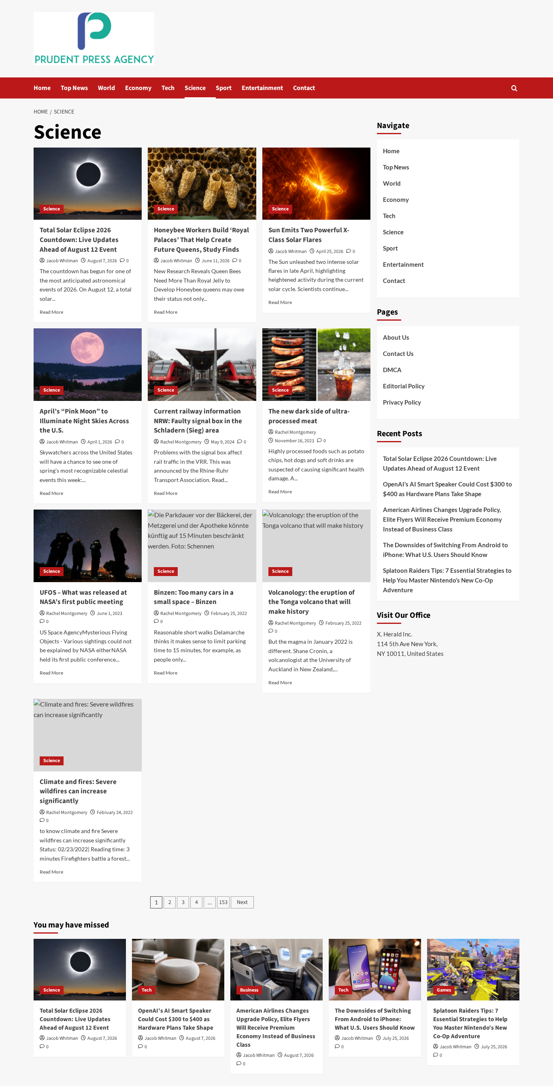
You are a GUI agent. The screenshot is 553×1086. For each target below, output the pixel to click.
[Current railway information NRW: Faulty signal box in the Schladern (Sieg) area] (202, 364)
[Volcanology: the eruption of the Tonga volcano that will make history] (316, 546)
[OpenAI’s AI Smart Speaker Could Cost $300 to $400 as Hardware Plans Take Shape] (178, 969)
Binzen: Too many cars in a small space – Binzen (194, 597)
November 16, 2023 (294, 440)
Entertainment (262, 88)
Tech (168, 88)
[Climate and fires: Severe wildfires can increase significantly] (88, 735)
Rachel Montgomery (181, 442)
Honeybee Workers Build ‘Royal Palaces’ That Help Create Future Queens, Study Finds (201, 240)
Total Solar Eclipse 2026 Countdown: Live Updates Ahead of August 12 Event (79, 240)
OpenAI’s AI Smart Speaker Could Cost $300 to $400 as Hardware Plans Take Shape (447, 488)
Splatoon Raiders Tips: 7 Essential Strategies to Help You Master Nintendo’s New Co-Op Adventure (447, 580)
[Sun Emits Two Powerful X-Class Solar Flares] (316, 184)
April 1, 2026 (99, 442)
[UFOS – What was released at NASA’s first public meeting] (88, 546)
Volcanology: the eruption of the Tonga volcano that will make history (311, 602)
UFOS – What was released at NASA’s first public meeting (83, 597)
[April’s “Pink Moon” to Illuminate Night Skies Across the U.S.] (88, 364)
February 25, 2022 (229, 613)
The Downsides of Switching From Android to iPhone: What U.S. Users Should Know (445, 549)
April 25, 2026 (329, 251)
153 (223, 902)
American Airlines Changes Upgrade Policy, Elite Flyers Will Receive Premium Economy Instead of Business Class (442, 519)
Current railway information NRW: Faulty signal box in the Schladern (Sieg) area (198, 421)
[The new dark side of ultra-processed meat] (316, 364)
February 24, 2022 (115, 812)
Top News (74, 88)
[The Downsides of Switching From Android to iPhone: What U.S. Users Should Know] (375, 969)
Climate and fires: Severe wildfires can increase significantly (78, 791)
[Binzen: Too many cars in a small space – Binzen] (202, 546)
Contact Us (398, 353)
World (106, 88)
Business (249, 990)
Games (444, 990)
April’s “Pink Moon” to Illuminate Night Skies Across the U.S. (84, 421)
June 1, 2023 (109, 613)
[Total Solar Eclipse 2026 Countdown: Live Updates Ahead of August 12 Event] (88, 184)
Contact (304, 88)
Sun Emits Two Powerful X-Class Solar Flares (308, 235)
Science (195, 88)
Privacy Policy (402, 402)
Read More (51, 312)
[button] (514, 88)
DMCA (392, 369)
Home (42, 88)
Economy (138, 88)
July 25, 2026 (396, 1038)
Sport (224, 88)
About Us (396, 337)
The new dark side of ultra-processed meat (309, 416)
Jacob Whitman (62, 260)
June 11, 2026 (216, 260)
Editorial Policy (404, 386)
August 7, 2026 (102, 260)
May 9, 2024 (222, 442)
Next (242, 902)
